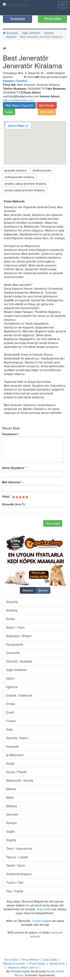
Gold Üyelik (50, 959)
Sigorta (11, 840)
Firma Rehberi (30, 959)
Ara (10, 112)
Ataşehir (11, 37)
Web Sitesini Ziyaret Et (19, 105)
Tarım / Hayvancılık (19, 848)
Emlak (10, 704)
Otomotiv (12, 814)
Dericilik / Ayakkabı (19, 661)
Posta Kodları (37, 963)
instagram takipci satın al (23, 967)
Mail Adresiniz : (13, 482)
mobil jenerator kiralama (19, 177)
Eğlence (12, 687)
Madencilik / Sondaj (19, 780)
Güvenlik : (13, 504)
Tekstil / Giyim (15, 865)
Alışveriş (12, 601)
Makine (11, 789)
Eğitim (10, 678)
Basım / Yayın (15, 627)
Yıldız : (7, 496)
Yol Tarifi (47, 112)
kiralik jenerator (42, 170)
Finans (11, 721)
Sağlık (10, 831)
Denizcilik (13, 652)
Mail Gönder (46, 105)
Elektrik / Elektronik (19, 695)
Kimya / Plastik (16, 772)
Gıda (9, 729)
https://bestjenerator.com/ (18, 100)
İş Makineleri (15, 755)
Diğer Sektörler (31, 33)
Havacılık (12, 746)
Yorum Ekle (53, 523)
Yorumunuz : (11, 434)
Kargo (10, 763)
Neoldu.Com (57, 963)
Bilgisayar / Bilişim (19, 636)
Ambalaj (12, 610)
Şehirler (43, 590)
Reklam (11, 823)
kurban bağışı (41, 921)
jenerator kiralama (15, 170)
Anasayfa (17, 18)
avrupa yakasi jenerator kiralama (24, 190)
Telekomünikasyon (19, 874)
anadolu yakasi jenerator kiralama (25, 183)
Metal (10, 797)
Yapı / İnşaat (14, 891)
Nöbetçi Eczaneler (14, 963)
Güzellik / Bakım (17, 738)
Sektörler (27, 590)
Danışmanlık (14, 644)
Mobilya (11, 806)
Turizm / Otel (14, 882)
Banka (10, 619)
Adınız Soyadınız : (15, 468)
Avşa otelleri (44, 909)
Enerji (10, 712)
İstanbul (49, 33)
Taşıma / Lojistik (17, 857)
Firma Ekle (52, 18)
